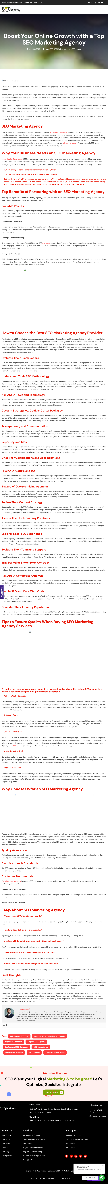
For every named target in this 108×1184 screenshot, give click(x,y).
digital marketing (69, 143)
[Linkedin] (4, 1025)
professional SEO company (16, 1047)
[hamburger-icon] (104, 9)
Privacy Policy (35, 1178)
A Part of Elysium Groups (72, 1171)
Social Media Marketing (55, 1052)
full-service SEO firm (19, 1036)
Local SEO (49, 49)
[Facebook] (89, 2)
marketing (46, 243)
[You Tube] (85, 1156)
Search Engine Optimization (12, 159)
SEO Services (34, 1052)
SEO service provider (14, 1052)
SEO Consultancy (41, 1047)
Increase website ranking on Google (49, 1036)
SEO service (17, 746)
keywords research (13, 1042)
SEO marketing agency (58, 132)
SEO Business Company (12, 881)
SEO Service (76, 49)
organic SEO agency (36, 1042)
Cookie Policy (64, 1178)
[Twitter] (95, 2)
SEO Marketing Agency (62, 49)
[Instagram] (92, 2)
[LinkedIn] (98, 2)
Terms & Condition (49, 1178)
